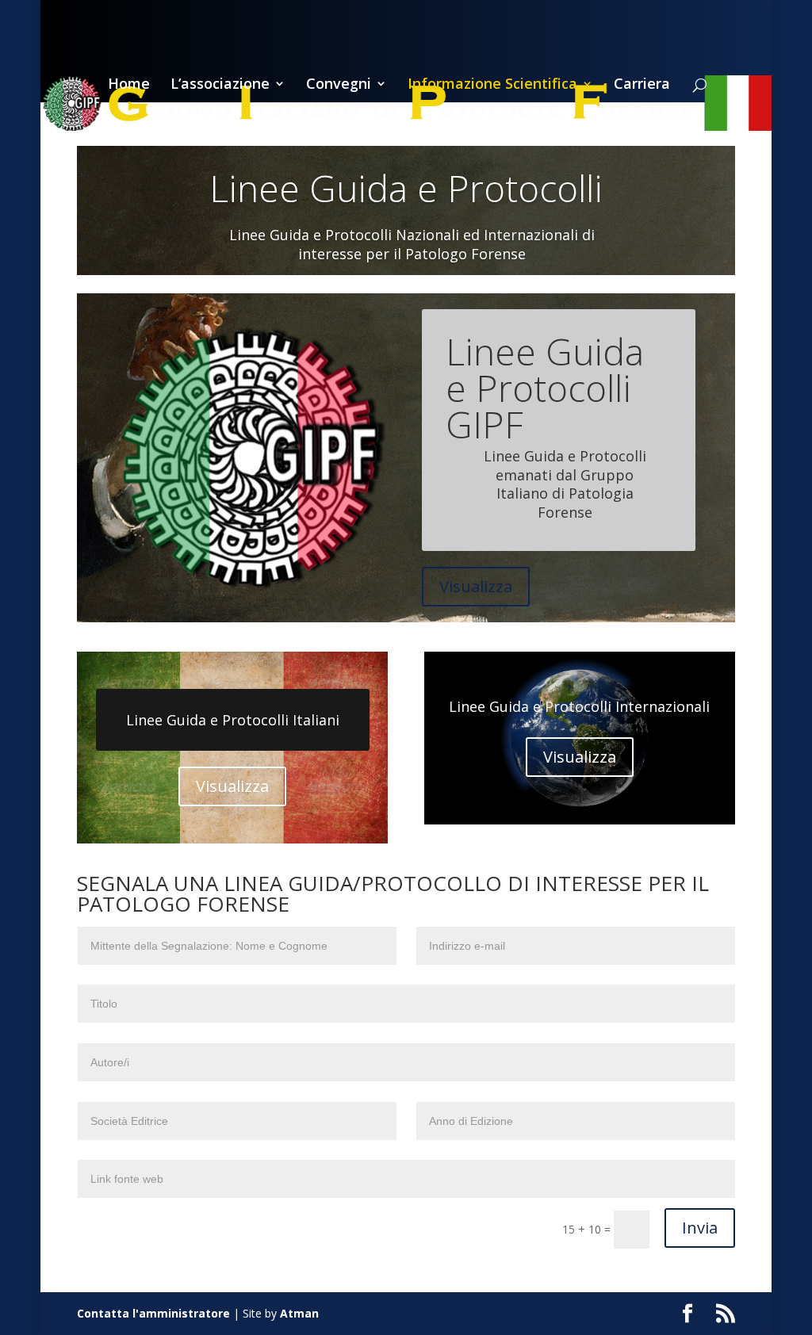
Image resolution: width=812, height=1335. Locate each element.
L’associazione (220, 85)
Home (129, 85)
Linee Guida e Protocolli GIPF (545, 388)
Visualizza (475, 586)
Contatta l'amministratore (153, 1313)
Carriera (642, 85)
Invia (700, 1227)
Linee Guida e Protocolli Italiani (232, 719)
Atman (299, 1313)
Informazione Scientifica (492, 85)
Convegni (338, 85)
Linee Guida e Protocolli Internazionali (579, 706)
